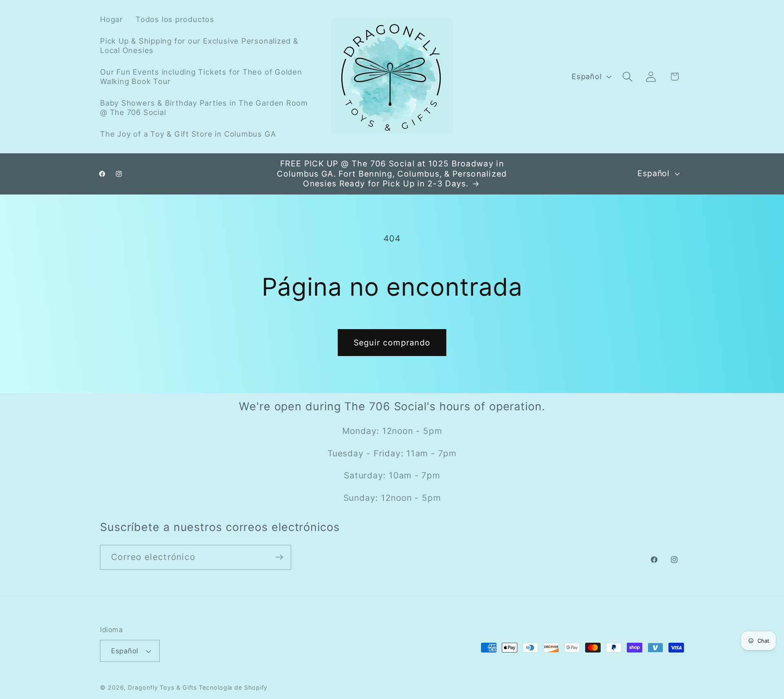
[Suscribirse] (279, 557)
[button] (627, 76)
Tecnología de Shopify (233, 687)
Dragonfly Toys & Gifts (162, 687)
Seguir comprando (392, 342)
